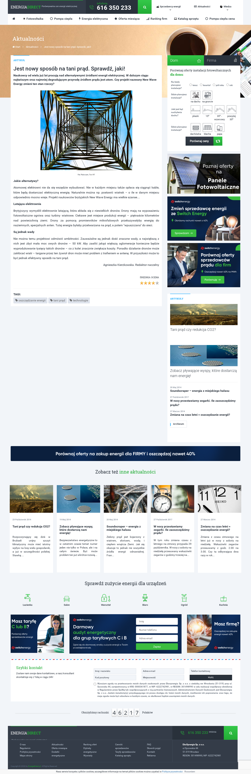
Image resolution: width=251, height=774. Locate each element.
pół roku (220, 85)
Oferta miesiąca (129, 18)
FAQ (149, 744)
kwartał (206, 85)
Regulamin (25, 748)
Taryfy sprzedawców (125, 752)
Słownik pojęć (154, 748)
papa (219, 134)
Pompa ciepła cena (222, 18)
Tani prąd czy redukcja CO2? (31, 526)
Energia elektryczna (94, 18)
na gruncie (207, 101)
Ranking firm (158, 18)
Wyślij (211, 677)
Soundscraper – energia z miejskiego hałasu (124, 528)
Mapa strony (26, 755)
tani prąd (59, 300)
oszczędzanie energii (32, 300)
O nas (23, 744)
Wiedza (227, 6)
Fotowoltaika (34, 18)
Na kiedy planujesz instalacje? (176, 85)
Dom (174, 60)
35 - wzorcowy (219, 117)
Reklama (151, 755)
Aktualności (204, 6)
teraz (195, 85)
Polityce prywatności (172, 771)
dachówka (195, 134)
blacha (207, 134)
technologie (80, 300)
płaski (195, 116)
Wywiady (87, 755)
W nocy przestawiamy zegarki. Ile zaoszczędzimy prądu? (171, 530)
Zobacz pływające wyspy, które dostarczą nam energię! (76, 530)
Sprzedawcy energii (170, 6)
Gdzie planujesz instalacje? (179, 96)
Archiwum (178, 424)
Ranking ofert (90, 744)
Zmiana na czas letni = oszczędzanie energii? (215, 528)
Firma (211, 60)
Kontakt (151, 752)
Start (17, 46)
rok (231, 85)
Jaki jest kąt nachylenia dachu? (177, 112)
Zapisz (157, 646)
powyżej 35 (231, 118)
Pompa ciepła (62, 18)
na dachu (195, 101)
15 (207, 115)
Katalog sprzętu (188, 18)
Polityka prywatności (30, 752)
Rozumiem (189, 771)
